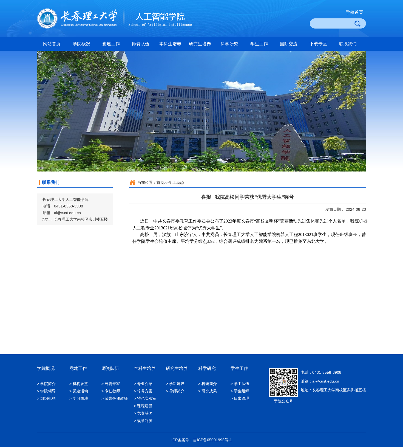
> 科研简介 (207, 383)
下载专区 (318, 43)
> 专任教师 (110, 391)
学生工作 (259, 43)
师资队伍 (140, 43)
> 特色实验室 (145, 398)
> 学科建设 (175, 383)
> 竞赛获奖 (143, 413)
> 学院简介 (46, 383)
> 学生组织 (240, 391)
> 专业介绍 (143, 383)
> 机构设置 (78, 383)
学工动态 (176, 182)
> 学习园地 (78, 398)
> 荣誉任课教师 (114, 398)
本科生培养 (170, 43)
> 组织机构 (46, 398)
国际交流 (288, 43)
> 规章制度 (143, 420)
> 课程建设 (143, 406)
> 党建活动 (78, 391)
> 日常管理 (240, 398)
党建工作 (111, 43)
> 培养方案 (143, 391)
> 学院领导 (46, 391)
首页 (160, 182)
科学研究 (229, 43)
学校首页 (354, 12)
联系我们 (348, 43)
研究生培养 (200, 43)
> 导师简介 (175, 391)
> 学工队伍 (240, 383)
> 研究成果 (207, 391)
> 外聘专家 (110, 383)
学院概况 (81, 43)
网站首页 (52, 43)
